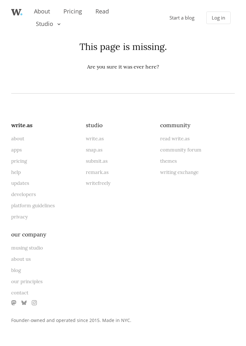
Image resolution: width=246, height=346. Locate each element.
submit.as (97, 161)
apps (16, 150)
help (16, 172)
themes (168, 161)
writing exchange (179, 172)
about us (21, 259)
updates (20, 183)
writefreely (98, 183)
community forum (180, 150)
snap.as (94, 150)
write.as (22, 125)
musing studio (27, 248)
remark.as (97, 172)
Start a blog (181, 17)
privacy (19, 217)
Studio (44, 24)
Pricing (72, 11)
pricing (19, 161)
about (17, 139)
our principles (27, 281)
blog (16, 270)
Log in (218, 17)
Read (102, 11)
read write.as (175, 139)
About (42, 11)
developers (23, 194)
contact (20, 293)
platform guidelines (33, 205)
